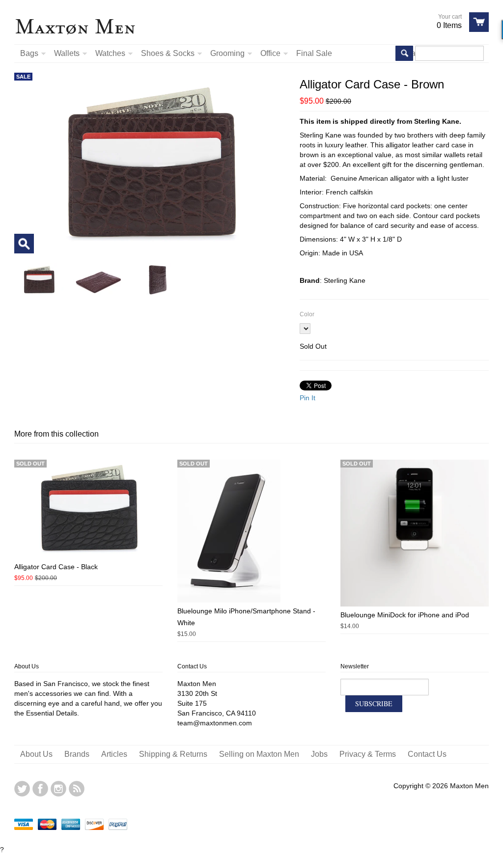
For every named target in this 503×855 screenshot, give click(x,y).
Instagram (58, 789)
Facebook (40, 789)
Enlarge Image (24, 243)
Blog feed (76, 789)
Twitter (22, 789)
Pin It (307, 398)
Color (307, 314)
